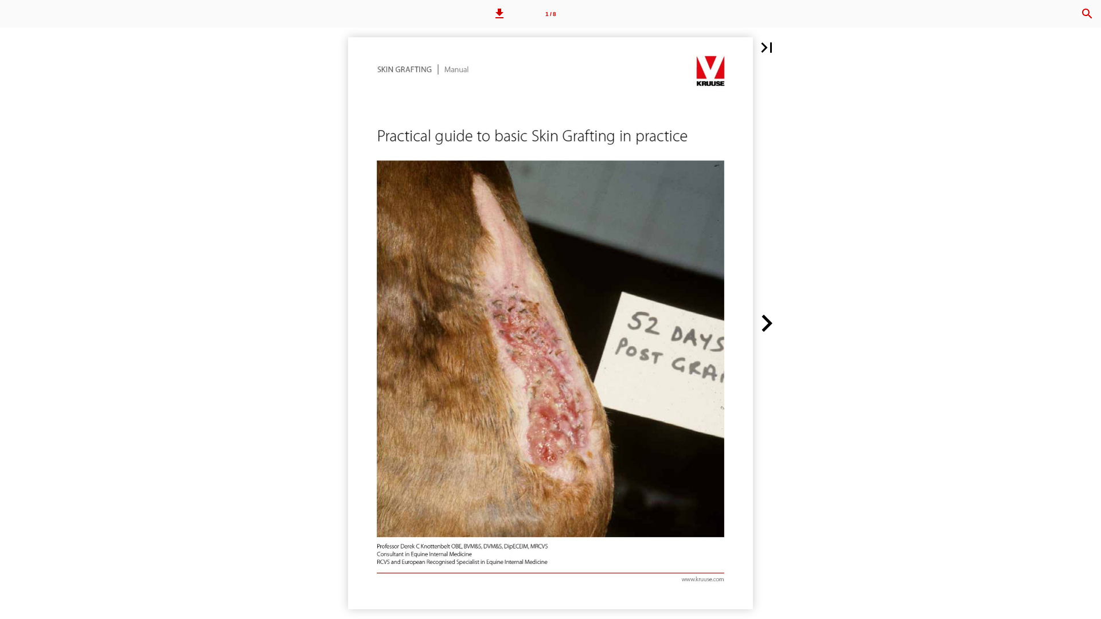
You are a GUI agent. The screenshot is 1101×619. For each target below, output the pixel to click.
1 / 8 (550, 14)
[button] (499, 14)
